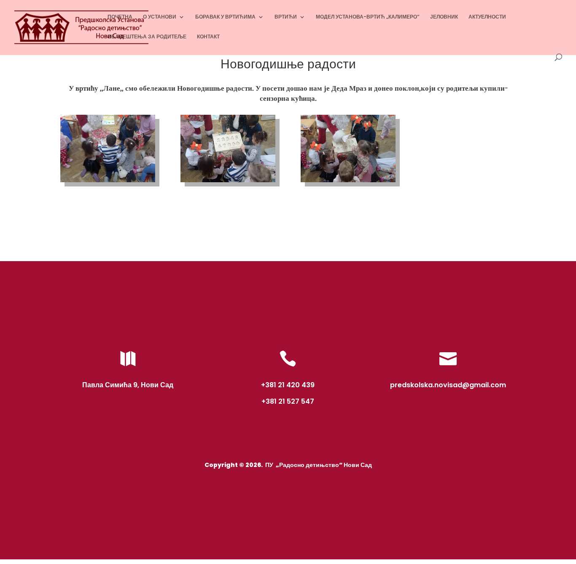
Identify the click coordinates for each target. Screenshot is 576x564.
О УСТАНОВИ (159, 17)
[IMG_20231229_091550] (107, 182)
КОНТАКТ (208, 37)
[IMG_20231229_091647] (227, 182)
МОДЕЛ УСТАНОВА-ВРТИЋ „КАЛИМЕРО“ (368, 17)
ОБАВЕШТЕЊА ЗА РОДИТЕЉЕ (147, 37)
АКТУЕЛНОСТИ (487, 17)
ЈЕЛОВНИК (444, 17)
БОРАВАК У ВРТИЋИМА (225, 17)
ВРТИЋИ (286, 17)
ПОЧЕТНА (120, 17)
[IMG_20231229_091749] (348, 182)
